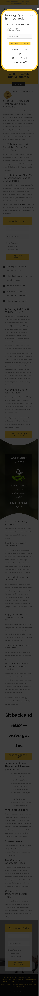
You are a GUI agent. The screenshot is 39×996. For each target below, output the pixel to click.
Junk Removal (14, 28)
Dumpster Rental (14, 30)
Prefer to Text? (19, 49)
